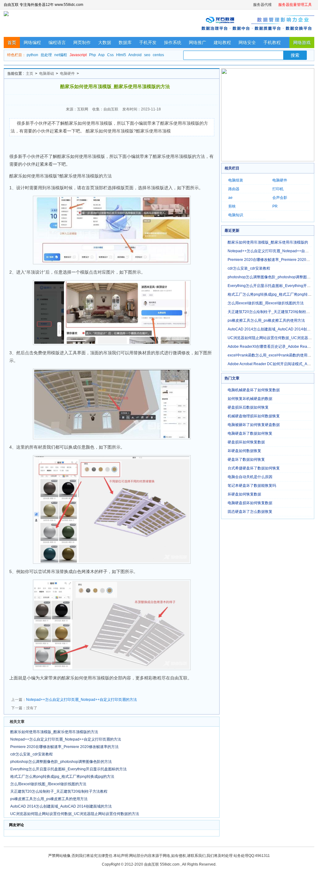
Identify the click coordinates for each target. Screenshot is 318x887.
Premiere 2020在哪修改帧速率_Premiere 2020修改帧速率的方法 (64, 747)
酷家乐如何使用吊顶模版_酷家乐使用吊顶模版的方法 (54, 732)
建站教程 (222, 42)
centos (158, 55)
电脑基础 (46, 73)
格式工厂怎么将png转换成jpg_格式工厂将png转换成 (271, 294)
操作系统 (172, 42)
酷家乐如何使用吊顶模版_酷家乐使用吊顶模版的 (268, 242)
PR (275, 206)
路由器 (233, 189)
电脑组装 (235, 180)
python (32, 55)
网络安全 (247, 42)
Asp (101, 55)
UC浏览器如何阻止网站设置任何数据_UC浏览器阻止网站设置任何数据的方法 (74, 814)
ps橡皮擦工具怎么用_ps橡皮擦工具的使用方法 (49, 799)
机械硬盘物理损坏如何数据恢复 (254, 416)
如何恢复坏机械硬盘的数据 (250, 398)
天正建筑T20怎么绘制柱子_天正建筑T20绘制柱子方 (271, 312)
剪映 (232, 206)
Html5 (121, 55)
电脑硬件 (67, 73)
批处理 (46, 55)
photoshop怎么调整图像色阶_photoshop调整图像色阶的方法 (61, 761)
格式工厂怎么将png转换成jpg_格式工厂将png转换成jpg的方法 (62, 776)
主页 (29, 73)
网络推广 (197, 42)
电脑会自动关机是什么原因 (250, 477)
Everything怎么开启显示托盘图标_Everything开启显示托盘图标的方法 (68, 769)
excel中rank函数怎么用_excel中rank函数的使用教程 (271, 355)
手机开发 (148, 42)
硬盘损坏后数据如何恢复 (248, 407)
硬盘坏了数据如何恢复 (246, 459)
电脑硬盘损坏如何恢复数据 (250, 503)
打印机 (278, 189)
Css (110, 55)
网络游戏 (302, 42)
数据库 (125, 42)
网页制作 (82, 42)
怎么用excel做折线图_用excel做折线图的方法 (48, 784)
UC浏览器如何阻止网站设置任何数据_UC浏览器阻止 (272, 338)
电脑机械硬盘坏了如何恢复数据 (254, 390)
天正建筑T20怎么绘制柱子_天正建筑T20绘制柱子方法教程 (58, 791)
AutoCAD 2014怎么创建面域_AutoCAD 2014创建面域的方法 (61, 806)
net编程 (60, 55)
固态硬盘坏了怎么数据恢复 (250, 511)
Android (135, 55)
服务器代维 (262, 4)
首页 (11, 42)
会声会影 (279, 197)
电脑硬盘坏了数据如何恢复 (250, 433)
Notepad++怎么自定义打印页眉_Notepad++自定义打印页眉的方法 (81, 699)
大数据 (104, 42)
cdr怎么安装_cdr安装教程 (31, 754)
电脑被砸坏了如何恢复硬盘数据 (254, 425)
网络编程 (32, 42)
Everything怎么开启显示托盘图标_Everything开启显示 (273, 286)
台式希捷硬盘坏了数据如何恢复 (254, 468)
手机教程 (272, 42)
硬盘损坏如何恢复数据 (246, 442)
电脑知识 (235, 215)
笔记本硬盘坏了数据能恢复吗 (252, 485)
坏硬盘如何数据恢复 (244, 451)
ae (230, 197)
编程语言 (57, 42)
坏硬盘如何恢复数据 (244, 494)
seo (147, 55)
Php (92, 55)
